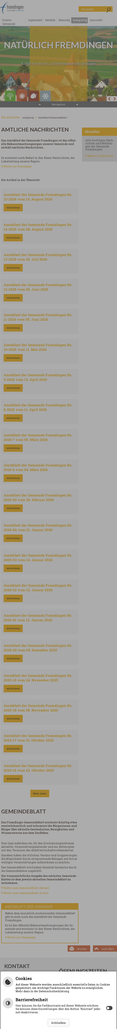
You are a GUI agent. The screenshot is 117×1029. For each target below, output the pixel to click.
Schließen (58, 1023)
